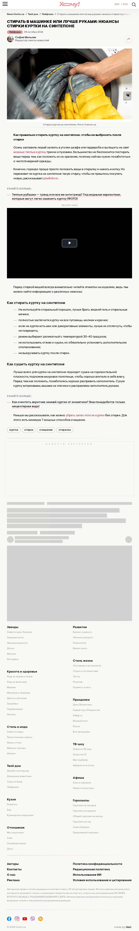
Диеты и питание (17, 698)
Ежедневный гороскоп (85, 833)
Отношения (15, 827)
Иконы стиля (14, 743)
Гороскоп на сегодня (84, 805)
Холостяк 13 (79, 755)
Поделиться (128, 39)
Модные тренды (16, 748)
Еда (9, 810)
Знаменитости (15, 638)
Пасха (76, 726)
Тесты (76, 677)
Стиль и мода (17, 727)
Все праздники (81, 732)
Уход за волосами (17, 682)
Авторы (13, 864)
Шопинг (11, 754)
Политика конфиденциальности (97, 864)
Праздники (81, 700)
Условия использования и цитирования (102, 880)
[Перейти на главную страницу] (69, 4)
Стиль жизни (83, 661)
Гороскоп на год (82, 822)
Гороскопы (81, 800)
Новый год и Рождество (86, 710)
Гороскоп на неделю (84, 811)
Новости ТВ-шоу (82, 749)
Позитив (77, 682)
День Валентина (82, 705)
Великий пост (80, 721)
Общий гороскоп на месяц (88, 816)
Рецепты (12, 804)
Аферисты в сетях (83, 765)
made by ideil (123, 927)
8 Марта (77, 716)
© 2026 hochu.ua (16, 927)
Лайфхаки (15, 32)
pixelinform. (50, 178)
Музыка (11, 654)
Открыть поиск (133, 4)
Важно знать (80, 648)
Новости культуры (83, 788)
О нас (11, 875)
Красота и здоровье (22, 671)
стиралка (65, 430)
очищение (46, 430)
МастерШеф (80, 760)
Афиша (78, 778)
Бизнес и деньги (82, 632)
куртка (13, 430)
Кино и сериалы (82, 783)
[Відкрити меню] (5, 3)
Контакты (14, 869)
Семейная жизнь (16, 843)
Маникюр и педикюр (18, 693)
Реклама (13, 880)
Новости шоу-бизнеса (19, 632)
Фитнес (11, 715)
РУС (125, 4)
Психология (79, 643)
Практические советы (19, 737)
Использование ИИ (87, 875)
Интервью (13, 659)
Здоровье (12, 704)
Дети (10, 849)
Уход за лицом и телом (20, 677)
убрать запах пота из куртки (85, 415)
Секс (10, 838)
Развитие (80, 627)
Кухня (11, 799)
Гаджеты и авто (82, 687)
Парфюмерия (15, 709)
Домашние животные (19, 776)
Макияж (11, 687)
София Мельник (25, 37)
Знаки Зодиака (81, 827)
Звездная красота (17, 643)
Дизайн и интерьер (18, 771)
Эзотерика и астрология (87, 666)
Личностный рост (83, 638)
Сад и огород (14, 782)
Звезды (12, 627)
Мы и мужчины (15, 833)
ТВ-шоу (78, 744)
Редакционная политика (91, 869)
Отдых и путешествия (85, 671)
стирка (28, 430)
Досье (10, 648)
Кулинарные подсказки (20, 815)
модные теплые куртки (29, 152)
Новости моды (15, 732)
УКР (117, 4)
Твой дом (14, 766)
